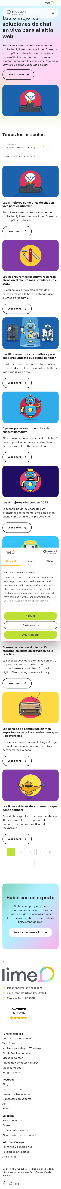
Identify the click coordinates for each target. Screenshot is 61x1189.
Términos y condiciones (15, 1172)
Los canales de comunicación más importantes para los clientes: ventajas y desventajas (30, 732)
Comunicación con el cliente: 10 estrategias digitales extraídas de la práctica (27, 651)
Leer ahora (19, 232)
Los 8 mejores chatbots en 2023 (25, 502)
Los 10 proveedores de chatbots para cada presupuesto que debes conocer (29, 356)
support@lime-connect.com (24, 988)
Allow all (30, 616)
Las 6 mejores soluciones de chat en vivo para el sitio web (27, 27)
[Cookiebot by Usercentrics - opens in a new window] (43, 552)
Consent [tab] (11, 561)
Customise (29, 625)
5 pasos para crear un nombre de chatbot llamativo (25, 430)
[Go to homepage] (16, 13)
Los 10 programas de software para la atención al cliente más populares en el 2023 (30, 280)
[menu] (52, 12)
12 (50, 851)
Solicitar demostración (28, 932)
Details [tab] (30, 561)
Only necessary (30, 634)
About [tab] (50, 561)
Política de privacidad (40, 1168)
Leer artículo (16, 76)
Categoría (11, 144)
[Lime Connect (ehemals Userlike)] (30, 1014)
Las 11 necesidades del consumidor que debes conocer (30, 808)
